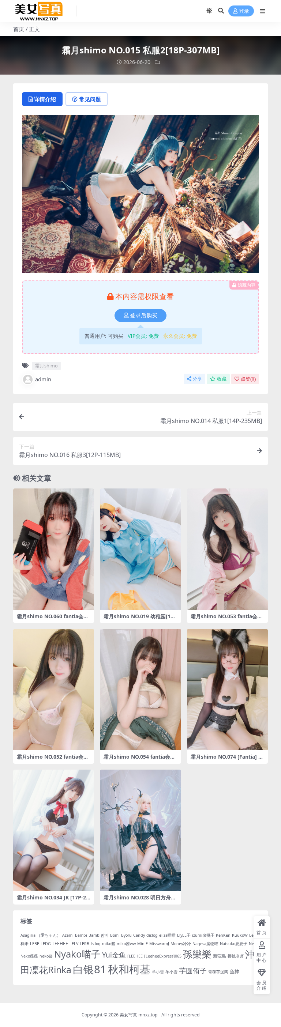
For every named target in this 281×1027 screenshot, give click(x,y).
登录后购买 (143, 315)
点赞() (248, 379)
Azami (68, 935)
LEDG (46, 943)
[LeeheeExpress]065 (162, 956)
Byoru (126, 935)
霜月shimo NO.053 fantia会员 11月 (226, 619)
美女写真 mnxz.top (139, 1015)
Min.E (142, 943)
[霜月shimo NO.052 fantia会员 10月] (53, 689)
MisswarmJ (159, 943)
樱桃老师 (236, 956)
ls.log (96, 943)
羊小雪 (158, 971)
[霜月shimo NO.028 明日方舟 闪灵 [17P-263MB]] (140, 830)
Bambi (81, 935)
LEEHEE (60, 943)
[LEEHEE (135, 956)
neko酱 (46, 956)
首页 (18, 29)
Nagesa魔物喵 (205, 943)
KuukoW (240, 935)
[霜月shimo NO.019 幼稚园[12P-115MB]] (140, 549)
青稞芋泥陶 (218, 971)
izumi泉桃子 (203, 935)
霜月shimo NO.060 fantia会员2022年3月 (53, 619)
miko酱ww (126, 943)
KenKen (223, 935)
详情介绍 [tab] (45, 99)
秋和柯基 (129, 969)
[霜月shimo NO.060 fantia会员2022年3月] (53, 549)
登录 (244, 11)
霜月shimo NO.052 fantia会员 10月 (53, 759)
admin (43, 379)
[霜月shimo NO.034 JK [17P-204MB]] (53, 830)
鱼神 (234, 971)
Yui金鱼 (114, 955)
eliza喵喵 (167, 935)
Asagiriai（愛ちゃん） (40, 935)
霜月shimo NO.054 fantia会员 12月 (139, 759)
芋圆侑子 (193, 970)
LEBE (34, 943)
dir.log (152, 935)
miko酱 (108, 943)
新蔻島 (219, 956)
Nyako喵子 (77, 954)
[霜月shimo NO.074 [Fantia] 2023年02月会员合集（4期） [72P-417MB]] (227, 689)
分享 (197, 379)
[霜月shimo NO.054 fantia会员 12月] (140, 689)
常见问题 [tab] (90, 99)
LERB (84, 943)
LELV (74, 943)
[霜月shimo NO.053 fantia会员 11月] (227, 549)
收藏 (221, 379)
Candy (139, 935)
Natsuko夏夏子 (233, 943)
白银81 (89, 969)
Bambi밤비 (99, 935)
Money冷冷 (181, 943)
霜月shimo (46, 365)
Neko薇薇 (29, 956)
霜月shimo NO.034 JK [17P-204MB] (53, 900)
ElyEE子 (184, 935)
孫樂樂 (197, 954)
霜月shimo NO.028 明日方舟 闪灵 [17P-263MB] (137, 900)
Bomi (115, 935)
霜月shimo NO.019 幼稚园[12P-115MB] (140, 619)
